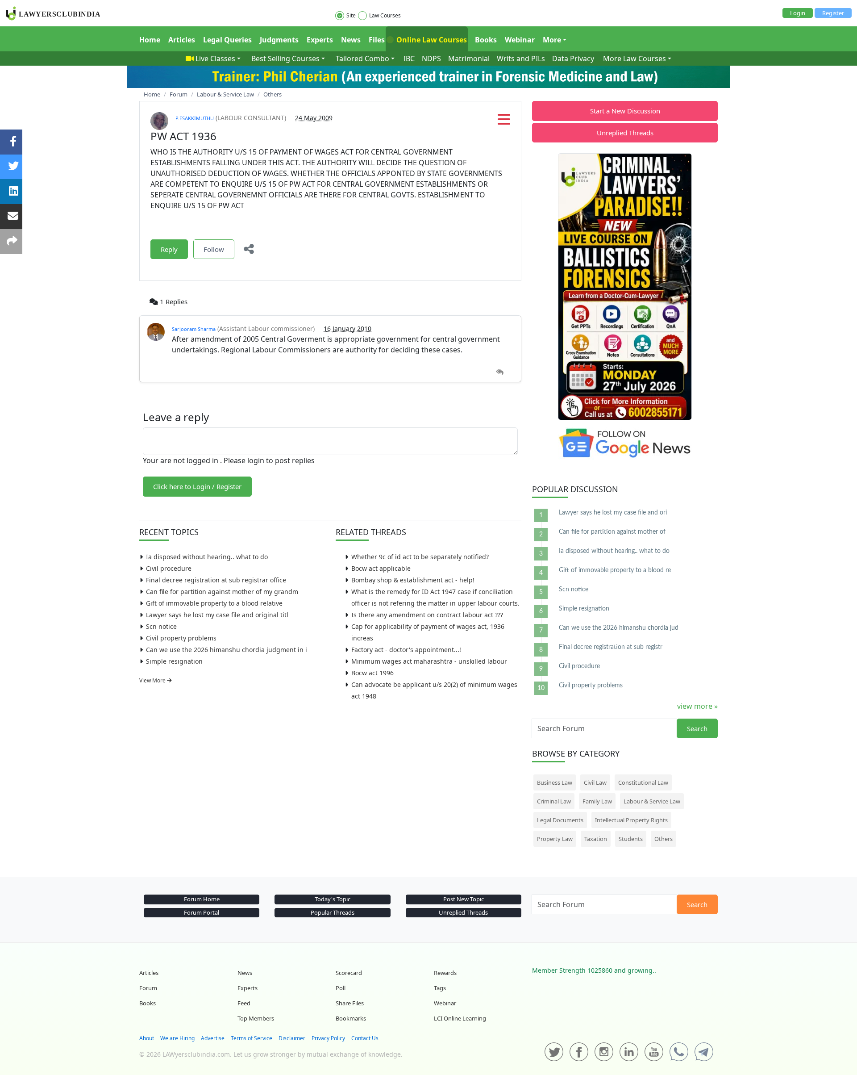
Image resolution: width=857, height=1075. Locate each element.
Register (833, 13)
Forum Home (202, 899)
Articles (181, 40)
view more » (697, 706)
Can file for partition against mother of (612, 532)
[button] (504, 122)
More (552, 40)
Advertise (213, 1038)
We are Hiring (177, 1038)
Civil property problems (181, 638)
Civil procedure (168, 568)
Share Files (350, 1003)
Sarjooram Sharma (194, 329)
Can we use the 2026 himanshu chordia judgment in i (226, 649)
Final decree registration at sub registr (610, 647)
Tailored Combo (362, 58)
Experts (320, 40)
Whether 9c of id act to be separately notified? (420, 556)
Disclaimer (292, 1038)
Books (486, 40)
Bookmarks (351, 1018)
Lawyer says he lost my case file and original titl (217, 615)
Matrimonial (469, 58)
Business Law (554, 782)
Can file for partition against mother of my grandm (222, 591)
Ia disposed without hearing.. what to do (207, 556)
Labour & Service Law (652, 801)
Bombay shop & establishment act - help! (412, 580)
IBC (409, 58)
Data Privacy (573, 58)
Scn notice (161, 626)
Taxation (595, 839)
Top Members (255, 1018)
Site (351, 15)
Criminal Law (554, 801)
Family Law (597, 801)
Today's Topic (332, 899)
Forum (148, 988)
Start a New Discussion (625, 110)
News (351, 40)
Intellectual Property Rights (631, 820)
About (146, 1038)
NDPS (431, 58)
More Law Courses (634, 58)
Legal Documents (560, 820)
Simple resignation (174, 661)
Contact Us (365, 1038)
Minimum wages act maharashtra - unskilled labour (429, 661)
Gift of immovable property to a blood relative (214, 603)
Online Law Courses (431, 40)
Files (377, 40)
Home (149, 40)
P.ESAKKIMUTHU (194, 118)
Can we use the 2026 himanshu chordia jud (618, 628)
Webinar (520, 40)
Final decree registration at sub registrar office (216, 580)
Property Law (555, 839)
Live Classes (215, 58)
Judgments (279, 40)
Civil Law (595, 782)
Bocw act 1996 (372, 673)
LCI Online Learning (460, 1018)
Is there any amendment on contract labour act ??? (427, 615)
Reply (169, 249)
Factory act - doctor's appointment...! (406, 649)
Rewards (445, 973)
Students (631, 839)
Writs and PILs (521, 58)
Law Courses (385, 15)
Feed (243, 1003)
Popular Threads (332, 912)
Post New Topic (463, 899)
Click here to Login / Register (197, 486)
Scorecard (349, 973)
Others (663, 839)
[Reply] (500, 372)
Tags (440, 988)
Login (797, 13)
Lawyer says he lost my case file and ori (613, 513)
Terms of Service (251, 1038)
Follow (214, 249)
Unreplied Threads (625, 132)
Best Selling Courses (285, 58)
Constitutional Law (643, 782)
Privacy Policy (328, 1038)
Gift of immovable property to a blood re (615, 570)
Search (697, 728)
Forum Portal (201, 912)
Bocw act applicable (381, 568)
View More (153, 680)
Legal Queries (227, 40)
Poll (340, 988)
